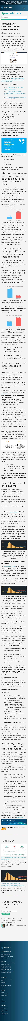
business (4, 36)
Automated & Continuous (7, 956)
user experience (11, 36)
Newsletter (3, 982)
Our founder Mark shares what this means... (15, 3)
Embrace (18, 1)
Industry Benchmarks (6, 985)
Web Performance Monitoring (8, 962)
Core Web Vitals (5, 964)
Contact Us (3, 1015)
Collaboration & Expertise (7, 957)
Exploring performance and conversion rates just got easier (13, 858)
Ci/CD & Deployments (6, 967)
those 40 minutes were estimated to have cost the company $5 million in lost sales (12, 80)
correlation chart (14, 512)
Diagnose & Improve (5, 954)
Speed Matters (11, 13)
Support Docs (4, 1006)
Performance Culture (6, 969)
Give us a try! (20, 817)
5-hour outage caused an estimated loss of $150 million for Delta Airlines (14, 93)
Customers (3, 1001)
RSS (4, 829)
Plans (2, 992)
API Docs (3, 1008)
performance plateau (10, 566)
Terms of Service (5, 993)
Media (2, 987)
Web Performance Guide (6, 979)
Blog (2, 980)
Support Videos (4, 1013)
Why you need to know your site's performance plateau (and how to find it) (12, 884)
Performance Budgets (6, 966)
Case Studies (4, 983)
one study (4, 393)
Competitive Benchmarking (7, 971)
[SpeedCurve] (6, 8)
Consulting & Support (6, 972)
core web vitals (20, 36)
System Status (4, 1010)
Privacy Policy (4, 995)
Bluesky (3, 1011)
